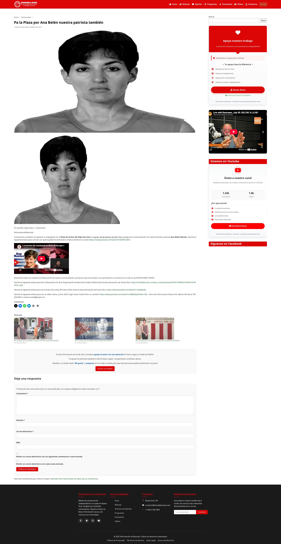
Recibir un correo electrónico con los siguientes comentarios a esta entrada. (49, 456)
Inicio (174, 4)
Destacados (26, 17)
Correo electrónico (25, 431)
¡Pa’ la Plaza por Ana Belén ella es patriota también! (94, 340)
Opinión (198, 4)
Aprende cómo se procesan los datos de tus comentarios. (74, 479)
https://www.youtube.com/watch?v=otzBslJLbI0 (126, 290)
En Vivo (263, 4)
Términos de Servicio (135, 540)
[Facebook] (80, 520)
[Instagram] (93, 520)
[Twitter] (87, 520)
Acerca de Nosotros (166, 540)
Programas (212, 4)
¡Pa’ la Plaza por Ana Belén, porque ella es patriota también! (158, 340)
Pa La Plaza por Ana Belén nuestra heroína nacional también (36, 340)
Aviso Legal (151, 540)
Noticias (186, 4)
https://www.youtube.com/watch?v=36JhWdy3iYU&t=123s (123, 294)
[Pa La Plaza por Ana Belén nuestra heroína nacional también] (43, 328)
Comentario (22, 393)
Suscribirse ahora (239, 226)
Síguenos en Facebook (226, 244)
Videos (240, 4)
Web (18, 442)
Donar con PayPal (105, 368)
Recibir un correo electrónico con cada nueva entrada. (40, 464)
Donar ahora (238, 90)
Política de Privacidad (116, 540)
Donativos (252, 4)
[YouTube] (99, 520)
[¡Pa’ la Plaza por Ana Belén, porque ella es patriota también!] (165, 328)
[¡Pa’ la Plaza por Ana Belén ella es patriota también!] (104, 328)
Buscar (211, 16)
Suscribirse (201, 512)
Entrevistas (227, 4)
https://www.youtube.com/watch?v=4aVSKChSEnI (109, 240)
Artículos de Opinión (123, 509)
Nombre (20, 420)
